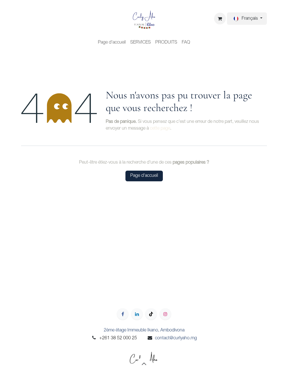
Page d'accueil (144, 176)
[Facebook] (122, 314)
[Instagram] (165, 314)
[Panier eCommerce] (220, 18)
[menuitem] (112, 42)
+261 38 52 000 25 (118, 338)
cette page (160, 129)
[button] (144, 364)
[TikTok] (151, 314)
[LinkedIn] (137, 314)
